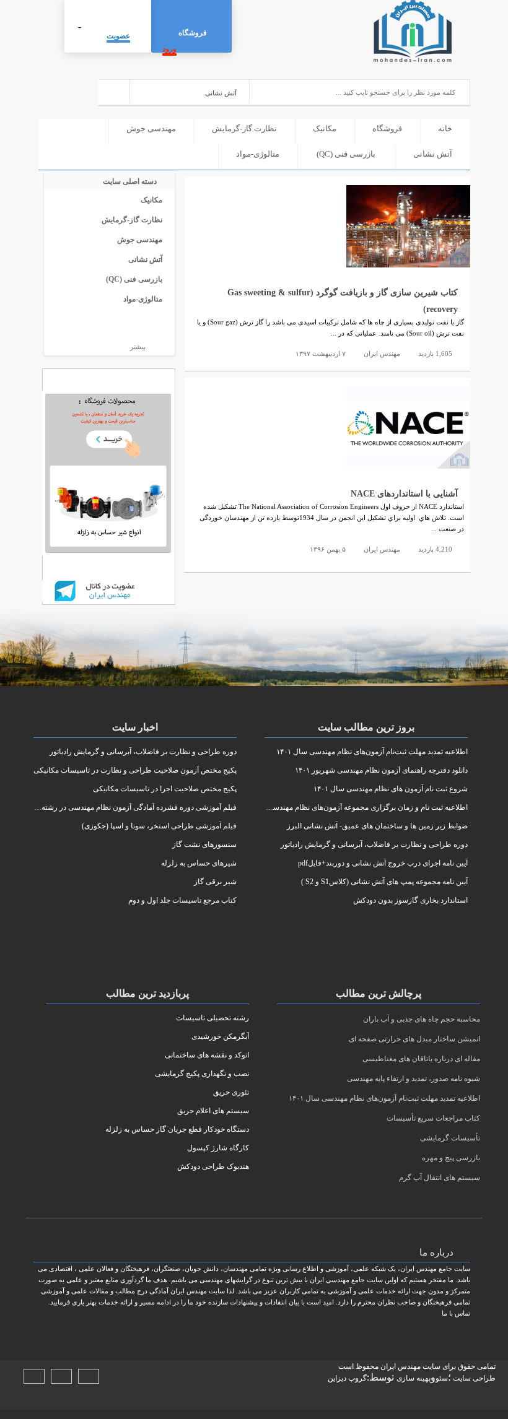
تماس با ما (456, 1313)
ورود (169, 49)
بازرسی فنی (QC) (346, 153)
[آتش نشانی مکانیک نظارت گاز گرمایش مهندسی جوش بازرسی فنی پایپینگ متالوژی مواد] (190, 91)
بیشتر (137, 346)
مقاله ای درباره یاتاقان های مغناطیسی (421, 1058)
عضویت (118, 36)
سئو (442, 1378)
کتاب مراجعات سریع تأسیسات (433, 1118)
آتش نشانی (432, 153)
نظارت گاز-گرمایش (244, 128)
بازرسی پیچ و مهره (451, 1157)
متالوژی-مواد (257, 153)
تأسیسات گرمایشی (450, 1138)
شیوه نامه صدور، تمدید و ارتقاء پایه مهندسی (413, 1078)
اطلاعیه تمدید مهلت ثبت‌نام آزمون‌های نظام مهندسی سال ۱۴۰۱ (384, 1098)
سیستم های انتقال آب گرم (439, 1177)
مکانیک (324, 128)
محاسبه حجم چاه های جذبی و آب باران (421, 1019)
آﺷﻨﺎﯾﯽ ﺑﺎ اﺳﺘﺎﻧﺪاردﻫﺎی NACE (404, 493)
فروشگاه (192, 32)
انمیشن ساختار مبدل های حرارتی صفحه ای (414, 1039)
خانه (445, 128)
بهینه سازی (413, 1378)
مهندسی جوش (151, 128)
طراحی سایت (473, 1378)
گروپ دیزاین (347, 1378)
